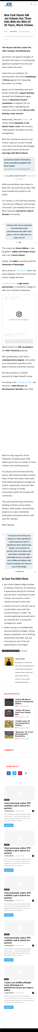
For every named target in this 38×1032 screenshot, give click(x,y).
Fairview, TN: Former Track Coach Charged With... (23, 712)
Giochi (6, 979)
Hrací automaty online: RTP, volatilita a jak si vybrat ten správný (17, 805)
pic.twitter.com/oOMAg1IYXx (17, 169)
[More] (25, 773)
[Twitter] (14, 773)
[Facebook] (8, 773)
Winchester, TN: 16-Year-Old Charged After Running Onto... (24, 734)
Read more (9, 825)
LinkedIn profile (24, 382)
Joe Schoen (24, 651)
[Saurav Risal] (9, 670)
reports (25, 119)
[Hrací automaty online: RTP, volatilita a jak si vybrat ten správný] (19, 793)
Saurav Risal (13, 31)
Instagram (21, 270)
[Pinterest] (20, 773)
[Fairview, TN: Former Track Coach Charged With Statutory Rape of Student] (8, 712)
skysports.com (20, 571)
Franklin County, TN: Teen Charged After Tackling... (22, 723)
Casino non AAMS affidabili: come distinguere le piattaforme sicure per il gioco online (18, 986)
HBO (20, 242)
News (5, 31)
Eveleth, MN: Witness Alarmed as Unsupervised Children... (24, 701)
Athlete (7, 799)
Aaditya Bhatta (9, 811)
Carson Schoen (9, 283)
